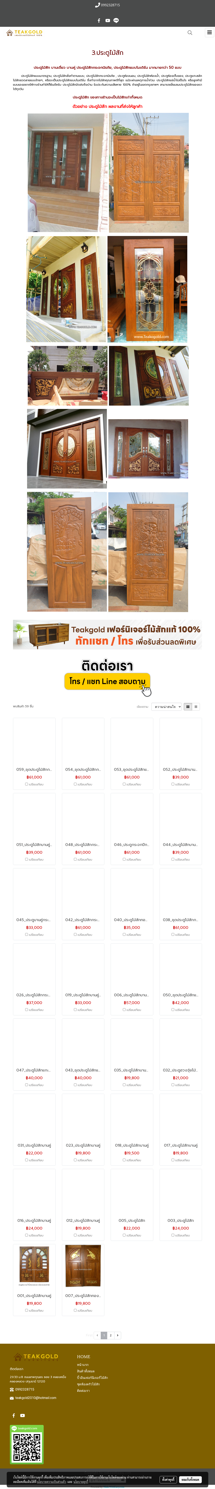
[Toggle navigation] (209, 32)
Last (125, 1335)
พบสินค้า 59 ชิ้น (23, 706)
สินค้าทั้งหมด (86, 1370)
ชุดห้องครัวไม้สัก (88, 1383)
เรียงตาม (144, 707)
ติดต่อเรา (83, 1390)
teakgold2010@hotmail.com (35, 1398)
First (89, 1335)
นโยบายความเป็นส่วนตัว (51, 1482)
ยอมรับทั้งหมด (190, 1479)
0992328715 (24, 1389)
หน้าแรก (83, 1364)
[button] (188, 32)
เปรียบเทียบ (36, 784)
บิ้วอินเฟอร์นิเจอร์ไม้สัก (92, 1377)
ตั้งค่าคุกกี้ (168, 1479)
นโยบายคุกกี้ (80, 1482)
